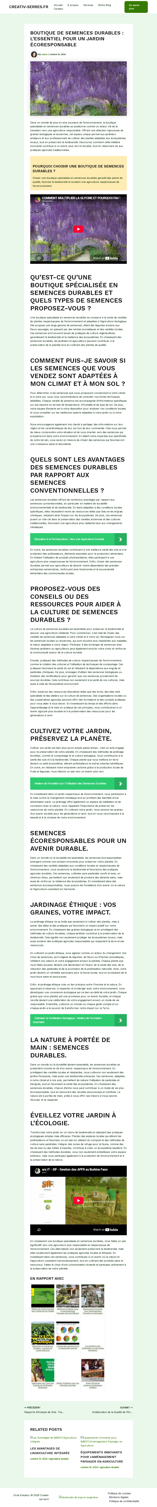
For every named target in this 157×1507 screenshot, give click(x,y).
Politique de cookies (119, 1493)
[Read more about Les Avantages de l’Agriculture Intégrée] (53, 1440)
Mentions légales (118, 1497)
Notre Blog (104, 5)
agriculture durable (59, 1458)
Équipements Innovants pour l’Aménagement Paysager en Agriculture (101, 1456)
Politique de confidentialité (124, 1501)
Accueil (58, 5)
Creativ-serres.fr (28, 6)
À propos (72, 5)
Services (88, 5)
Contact (58, 8)
